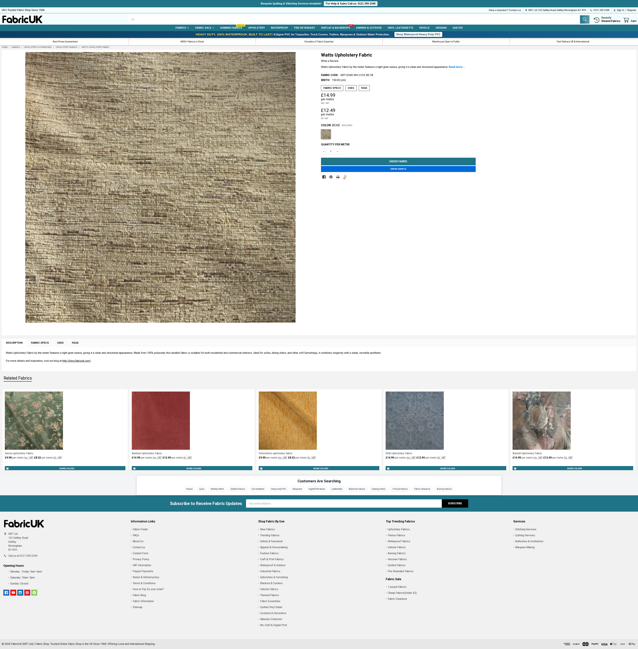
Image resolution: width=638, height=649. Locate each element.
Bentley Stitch (217, 489)
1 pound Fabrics (397, 586)
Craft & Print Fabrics (272, 559)
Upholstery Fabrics (399, 529)
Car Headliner (258, 489)
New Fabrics (267, 529)
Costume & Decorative (273, 613)
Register (631, 10)
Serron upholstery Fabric (19, 453)
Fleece (189, 489)
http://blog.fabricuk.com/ (76, 360)
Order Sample (398, 169)
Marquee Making (525, 547)
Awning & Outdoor (369, 27)
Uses (351, 88)
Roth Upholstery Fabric (399, 453)
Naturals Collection (271, 619)
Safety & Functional (271, 541)
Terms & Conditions (144, 583)
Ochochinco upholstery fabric (275, 453)
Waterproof (279, 27)
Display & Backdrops (335, 27)
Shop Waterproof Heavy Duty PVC (418, 34)
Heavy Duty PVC (278, 489)
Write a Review (329, 61)
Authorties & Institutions (529, 541)
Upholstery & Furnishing (274, 577)
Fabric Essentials (270, 601)
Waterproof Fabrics (399, 541)
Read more (456, 67)
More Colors (66, 468)
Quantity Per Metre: (335, 144)
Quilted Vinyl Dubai (271, 607)
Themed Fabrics (269, 595)
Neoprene (297, 489)
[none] (160, 187)
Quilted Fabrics (237, 489)
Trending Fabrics (269, 535)
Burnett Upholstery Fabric (527, 453)
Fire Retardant (304, 27)
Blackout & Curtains (271, 583)
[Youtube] (13, 593)
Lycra (201, 489)
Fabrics (180, 27)
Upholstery (256, 27)
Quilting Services (525, 535)
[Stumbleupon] (34, 593)
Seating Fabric (378, 489)
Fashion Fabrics (269, 553)
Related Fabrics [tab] (18, 378)
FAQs (364, 88)
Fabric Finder (140, 529)
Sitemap (137, 607)
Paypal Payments (143, 571)
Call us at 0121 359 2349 (22, 555)
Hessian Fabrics (397, 559)
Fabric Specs (332, 88)
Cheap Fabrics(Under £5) (402, 592)
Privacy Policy (141, 559)
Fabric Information (143, 601)
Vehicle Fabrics (269, 589)
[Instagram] (20, 593)
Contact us (139, 547)
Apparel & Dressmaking (274, 547)
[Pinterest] (331, 177)
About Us (138, 541)
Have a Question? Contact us (505, 10)
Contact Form (140, 553)
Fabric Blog (139, 595)
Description (14, 342)
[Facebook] (324, 177)
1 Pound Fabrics (400, 489)
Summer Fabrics (231, 27)
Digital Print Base (317, 489)
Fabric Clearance (422, 489)
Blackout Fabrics (357, 489)
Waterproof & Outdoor (273, 565)
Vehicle (424, 27)
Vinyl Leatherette (400, 27)
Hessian (441, 27)
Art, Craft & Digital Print (273, 625)
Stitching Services (525, 529)
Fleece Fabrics (396, 535)
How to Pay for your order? (148, 589)
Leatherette (336, 489)
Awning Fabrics (444, 489)
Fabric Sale (203, 27)
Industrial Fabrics (270, 571)
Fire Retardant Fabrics (400, 571)
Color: (336, 125)
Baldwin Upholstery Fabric (147, 453)
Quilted (458, 27)
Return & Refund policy (146, 577)
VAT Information (142, 565)
